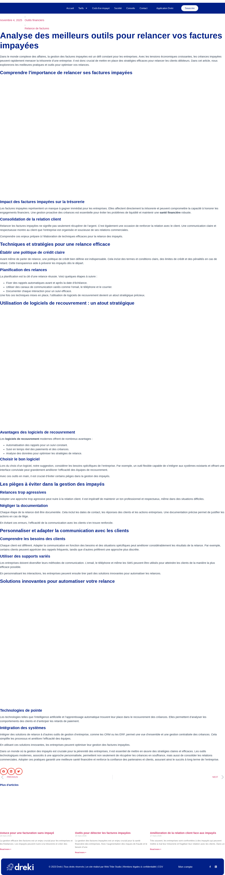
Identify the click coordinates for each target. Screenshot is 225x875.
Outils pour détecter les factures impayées (103, 832)
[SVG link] (20, 866)
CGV (160, 866)
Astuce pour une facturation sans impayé (27, 832)
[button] (4, 771)
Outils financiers (34, 20)
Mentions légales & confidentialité (139, 866)
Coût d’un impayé (101, 8)
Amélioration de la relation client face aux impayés (183, 832)
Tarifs (81, 8)
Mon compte (185, 866)
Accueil (70, 8)
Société (118, 8)
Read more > (5, 849)
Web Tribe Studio (112, 866)
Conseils (130, 8)
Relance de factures (37, 28)
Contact (143, 8)
